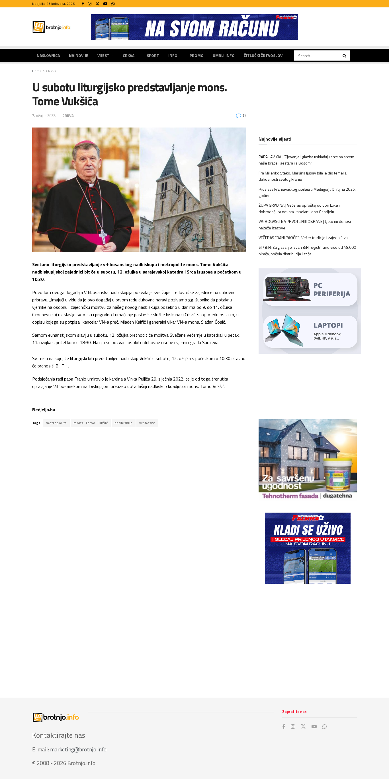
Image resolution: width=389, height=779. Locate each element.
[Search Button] (345, 55)
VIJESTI (103, 55)
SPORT (153, 55)
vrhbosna (147, 423)
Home (37, 71)
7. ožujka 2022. (44, 115)
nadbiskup (123, 423)
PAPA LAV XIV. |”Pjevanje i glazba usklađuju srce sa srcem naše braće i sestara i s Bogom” (306, 160)
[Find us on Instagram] (89, 4)
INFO (172, 55)
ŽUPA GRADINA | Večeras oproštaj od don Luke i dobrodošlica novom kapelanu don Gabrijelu (299, 208)
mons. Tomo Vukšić (90, 423)
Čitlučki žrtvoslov (263, 55)
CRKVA (128, 55)
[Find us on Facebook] (83, 4)
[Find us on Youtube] (105, 4)
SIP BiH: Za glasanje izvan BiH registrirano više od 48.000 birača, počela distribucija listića (307, 250)
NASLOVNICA (48, 55)
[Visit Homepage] (51, 26)
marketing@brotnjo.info (78, 749)
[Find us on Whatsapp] (113, 4)
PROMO (197, 55)
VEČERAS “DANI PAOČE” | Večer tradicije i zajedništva (303, 238)
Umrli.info (224, 55)
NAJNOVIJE (78, 55)
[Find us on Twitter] (97, 4)
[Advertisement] (308, 635)
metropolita (56, 423)
